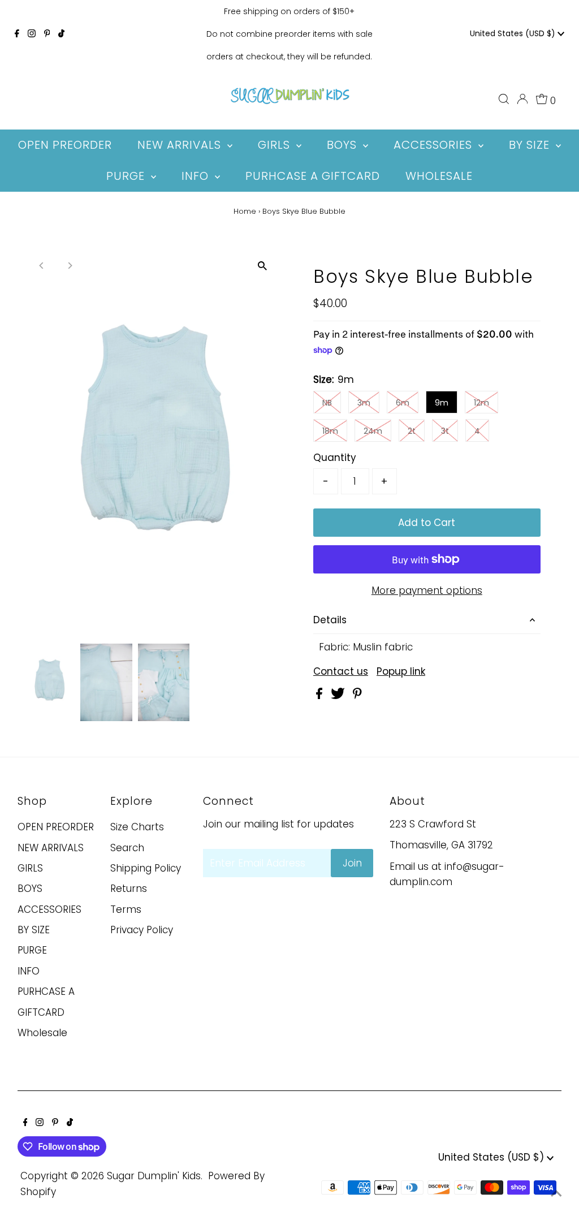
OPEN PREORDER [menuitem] (65, 145)
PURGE (32, 950)
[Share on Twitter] (339, 695)
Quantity (334, 457)
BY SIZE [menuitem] (531, 145)
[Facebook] (17, 34)
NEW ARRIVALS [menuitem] (180, 145)
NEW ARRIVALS (51, 848)
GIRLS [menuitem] (275, 145)
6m (402, 402)
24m (373, 431)
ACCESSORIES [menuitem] (435, 145)
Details (330, 620)
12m (481, 402)
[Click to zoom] (262, 266)
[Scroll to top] (556, 1193)
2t (412, 431)
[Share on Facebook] (320, 695)
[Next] (69, 265)
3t (445, 431)
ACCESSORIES (49, 909)
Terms (125, 909)
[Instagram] (31, 34)
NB (327, 402)
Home (245, 211)
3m (363, 402)
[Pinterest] (47, 34)
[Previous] (41, 265)
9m (441, 402)
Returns (128, 888)
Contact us (340, 671)
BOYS (30, 888)
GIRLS (30, 868)
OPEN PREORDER (56, 827)
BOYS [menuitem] (343, 145)
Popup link (401, 671)
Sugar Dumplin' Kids (154, 1176)
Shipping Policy (145, 868)
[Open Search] (504, 99)
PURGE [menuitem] (127, 176)
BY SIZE (34, 930)
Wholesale (42, 1033)
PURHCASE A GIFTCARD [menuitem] (312, 176)
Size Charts (137, 827)
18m (330, 431)
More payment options (426, 590)
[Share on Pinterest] (357, 695)
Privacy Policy (141, 930)
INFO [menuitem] (197, 176)
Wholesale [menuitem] (439, 176)
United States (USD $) (514, 33)
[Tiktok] (61, 34)
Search (127, 848)
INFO (29, 971)
